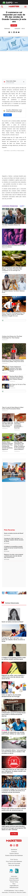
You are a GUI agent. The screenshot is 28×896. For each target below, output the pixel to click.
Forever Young (14, 881)
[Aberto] (25, 6)
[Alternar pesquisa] (2, 7)
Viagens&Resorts (14, 885)
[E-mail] (19, 32)
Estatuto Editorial (14, 853)
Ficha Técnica (14, 859)
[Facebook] (9, 32)
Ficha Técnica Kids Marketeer (14, 861)
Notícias (13, 25)
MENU (16, 2)
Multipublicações (14, 887)
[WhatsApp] (16, 32)
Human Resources (14, 880)
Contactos (14, 851)
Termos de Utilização (14, 865)
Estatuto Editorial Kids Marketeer (14, 855)
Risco (14, 883)
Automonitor (14, 876)
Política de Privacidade (14, 863)
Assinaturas (14, 849)
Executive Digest (14, 878)
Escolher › (7, 115)
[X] (11, 32)
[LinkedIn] (14, 32)
